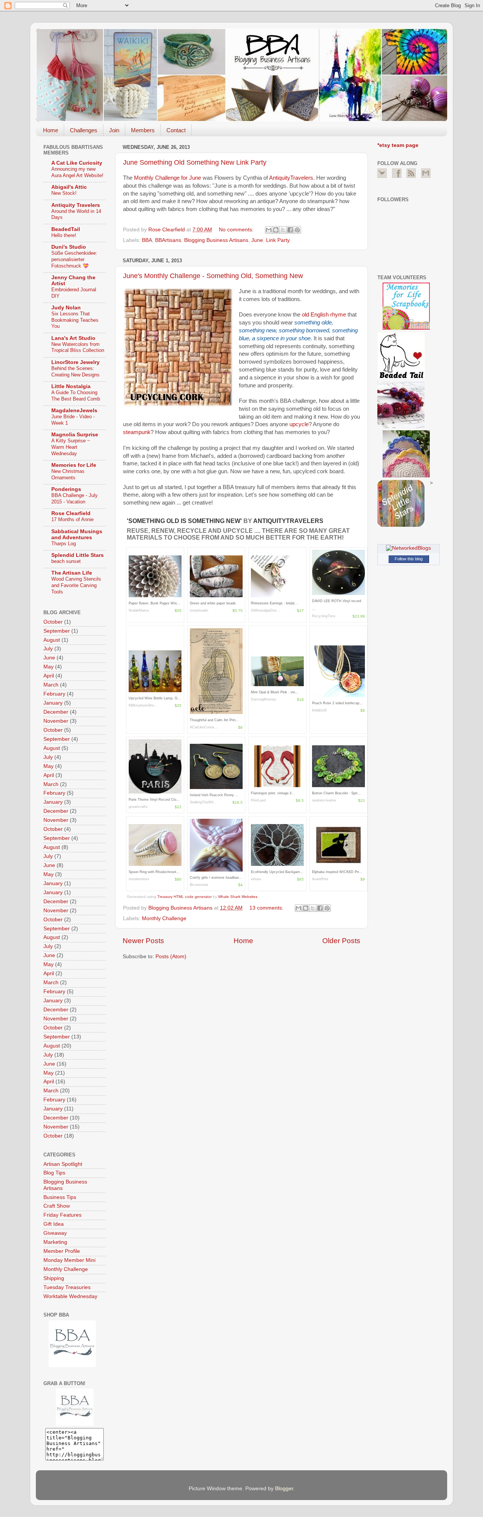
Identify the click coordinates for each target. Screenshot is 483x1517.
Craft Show (56, 1206)
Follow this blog (409, 559)
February (54, 694)
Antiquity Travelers (75, 205)
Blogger (284, 1488)
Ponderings (66, 489)
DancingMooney (263, 699)
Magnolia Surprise (74, 434)
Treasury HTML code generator (184, 897)
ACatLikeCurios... (204, 727)
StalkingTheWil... (203, 802)
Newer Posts (143, 941)
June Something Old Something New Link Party (194, 162)
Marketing (55, 1242)
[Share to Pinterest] (297, 230)
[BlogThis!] (276, 230)
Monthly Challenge (164, 918)
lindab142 (319, 710)
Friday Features (62, 1215)
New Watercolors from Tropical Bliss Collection (77, 347)
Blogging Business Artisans (216, 240)
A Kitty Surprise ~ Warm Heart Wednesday (70, 447)
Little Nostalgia (71, 386)
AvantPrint (320, 879)
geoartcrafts (138, 807)
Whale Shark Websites (237, 897)
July (48, 648)
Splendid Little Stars (77, 555)
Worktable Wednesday (70, 1296)
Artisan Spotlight (62, 1164)
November (55, 721)
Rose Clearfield (71, 513)
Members (143, 130)
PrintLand (258, 800)
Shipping (53, 1278)
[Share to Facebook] (290, 230)
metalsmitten (139, 879)
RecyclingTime (323, 616)
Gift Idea (53, 1224)
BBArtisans (168, 240)
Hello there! (63, 235)
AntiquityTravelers (291, 178)
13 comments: (267, 908)
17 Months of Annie (72, 519)
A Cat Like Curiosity (76, 163)
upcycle (299, 424)
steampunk (137, 432)
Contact (176, 130)
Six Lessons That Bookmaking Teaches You (74, 320)
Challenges (83, 130)
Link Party (278, 240)
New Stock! (64, 193)
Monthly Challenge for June (167, 178)
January (53, 703)
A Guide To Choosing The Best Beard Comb (75, 396)
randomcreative (324, 800)
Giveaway (55, 1233)
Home (50, 130)
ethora (256, 879)
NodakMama (139, 610)
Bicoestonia (199, 885)
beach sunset (66, 561)
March (50, 685)
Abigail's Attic (69, 187)
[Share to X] (283, 230)
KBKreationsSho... (143, 705)
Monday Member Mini (69, 1260)
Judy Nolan (66, 307)
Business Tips (59, 1197)
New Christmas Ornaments (68, 474)
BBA (147, 240)
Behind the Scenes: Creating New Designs (75, 371)
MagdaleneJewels (74, 410)
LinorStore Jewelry (75, 362)
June (257, 240)
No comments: (237, 229)
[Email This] (268, 230)
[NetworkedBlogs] (408, 548)
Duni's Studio (68, 247)
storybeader (199, 610)
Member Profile (61, 1251)
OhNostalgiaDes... (265, 610)
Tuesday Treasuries (67, 1287)
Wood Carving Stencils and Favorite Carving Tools (76, 585)
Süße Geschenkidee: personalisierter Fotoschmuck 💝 (74, 259)
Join (114, 130)
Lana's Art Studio (73, 338)
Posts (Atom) (170, 956)
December (55, 712)
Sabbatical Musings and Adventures (76, 534)
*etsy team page (397, 145)
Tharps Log (63, 543)
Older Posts (341, 941)
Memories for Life (73, 465)
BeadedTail (65, 229)
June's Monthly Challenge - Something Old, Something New (213, 276)
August (51, 640)
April (48, 676)
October (53, 622)
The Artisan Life (71, 573)
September (56, 631)
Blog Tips (54, 1173)
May (48, 667)
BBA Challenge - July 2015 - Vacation (74, 498)
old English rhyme (324, 315)
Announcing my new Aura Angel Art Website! (77, 172)
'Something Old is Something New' (185, 521)
